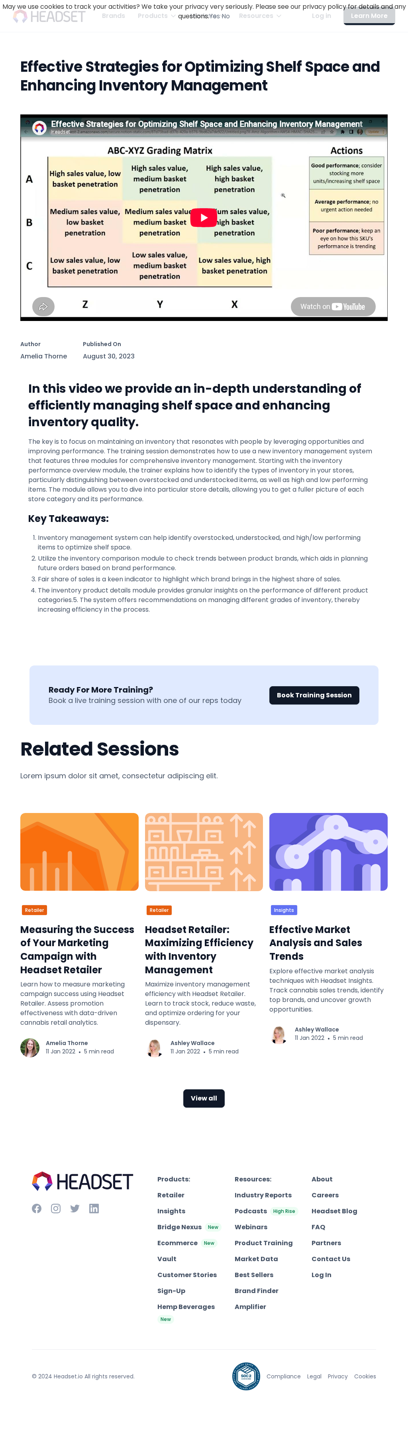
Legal (314, 1376)
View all (204, 1098)
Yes (214, 16)
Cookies (365, 1376)
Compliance (284, 1376)
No (226, 16)
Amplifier (250, 1306)
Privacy (338, 1376)
